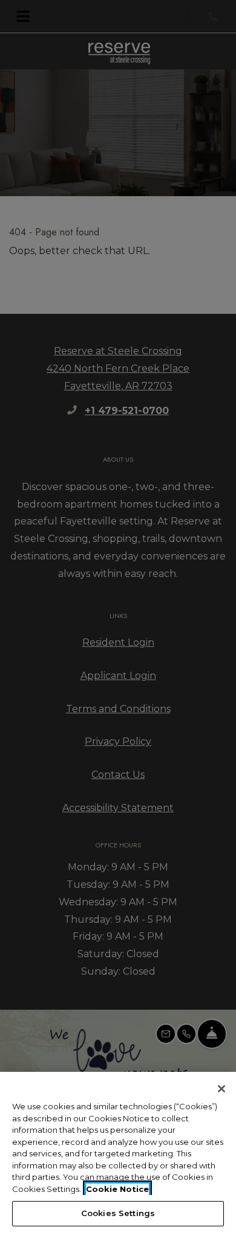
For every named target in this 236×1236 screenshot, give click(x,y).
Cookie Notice (117, 1189)
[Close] (221, 1088)
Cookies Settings (118, 1213)
